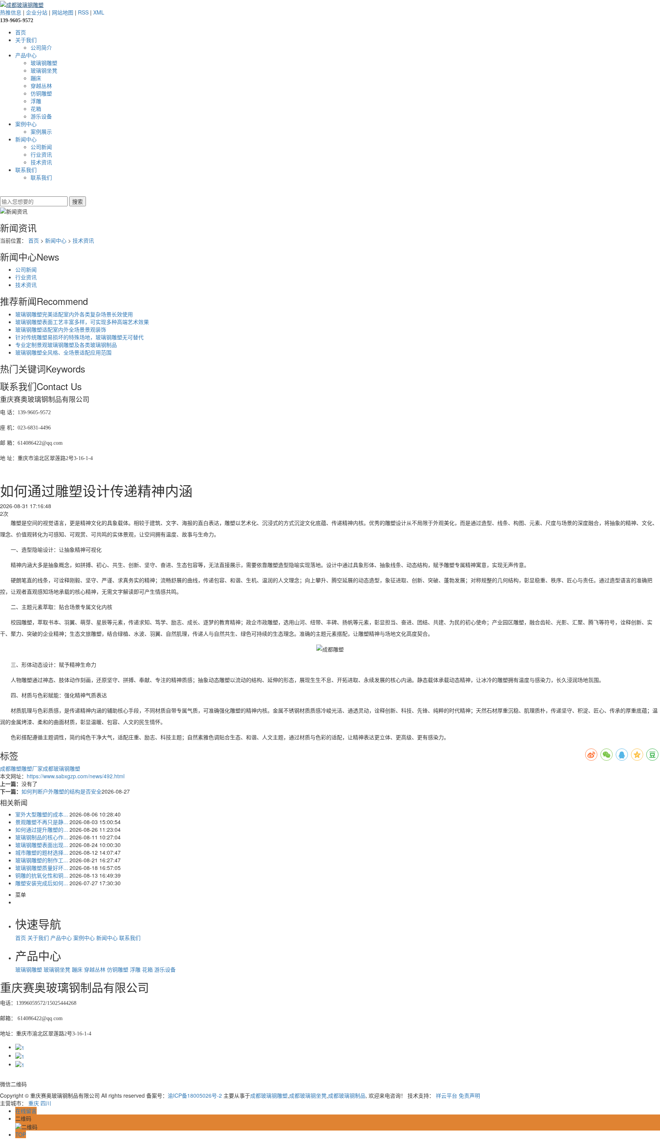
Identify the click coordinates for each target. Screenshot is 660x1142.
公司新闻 (41, 147)
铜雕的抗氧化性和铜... (41, 875)
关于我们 (26, 40)
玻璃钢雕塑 (44, 62)
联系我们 (26, 169)
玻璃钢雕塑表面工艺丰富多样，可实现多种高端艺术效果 (82, 322)
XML (98, 12)
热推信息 (10, 12)
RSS (83, 12)
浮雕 (36, 101)
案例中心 (26, 124)
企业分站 (36, 12)
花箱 (36, 108)
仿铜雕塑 (41, 93)
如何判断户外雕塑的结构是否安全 (61, 791)
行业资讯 (41, 154)
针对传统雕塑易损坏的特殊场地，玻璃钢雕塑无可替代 (79, 337)
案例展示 (41, 131)
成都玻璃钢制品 (347, 1095)
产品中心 (26, 55)
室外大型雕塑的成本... (41, 814)
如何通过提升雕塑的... (41, 829)
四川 (45, 1103)
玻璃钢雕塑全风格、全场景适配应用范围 (63, 352)
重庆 (33, 1103)
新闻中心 (26, 139)
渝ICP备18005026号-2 (195, 1095)
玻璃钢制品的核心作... (41, 837)
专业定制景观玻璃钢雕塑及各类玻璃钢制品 (66, 344)
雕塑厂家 (32, 768)
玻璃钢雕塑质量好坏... (41, 867)
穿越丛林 (41, 85)
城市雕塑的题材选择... (41, 852)
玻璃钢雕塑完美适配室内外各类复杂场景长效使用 (74, 314)
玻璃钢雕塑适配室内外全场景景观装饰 (60, 329)
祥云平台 (446, 1095)
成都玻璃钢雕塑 (61, 768)
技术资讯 (41, 162)
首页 (20, 32)
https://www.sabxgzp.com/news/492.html (76, 776)
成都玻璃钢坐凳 (308, 1095)
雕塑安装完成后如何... (41, 883)
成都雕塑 (10, 768)
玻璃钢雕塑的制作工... (41, 860)
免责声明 (469, 1095)
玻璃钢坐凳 (44, 70)
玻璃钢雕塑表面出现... (41, 845)
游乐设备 (41, 116)
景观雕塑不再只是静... (41, 822)
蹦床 (36, 78)
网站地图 (62, 12)
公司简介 (41, 47)
